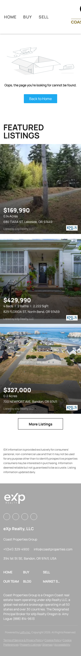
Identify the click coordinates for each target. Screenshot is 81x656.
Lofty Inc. (25, 632)
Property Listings (30, 645)
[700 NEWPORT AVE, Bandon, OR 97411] (40, 369)
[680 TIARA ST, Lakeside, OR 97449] (40, 189)
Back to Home (40, 98)
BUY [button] (27, 17)
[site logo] (14, 500)
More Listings (40, 424)
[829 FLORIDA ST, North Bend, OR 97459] (40, 279)
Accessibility (62, 645)
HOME (10, 17)
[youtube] (24, 516)
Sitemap (47, 645)
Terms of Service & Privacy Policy (23, 640)
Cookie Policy (53, 640)
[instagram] (15, 516)
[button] (13, 572)
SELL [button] (44, 17)
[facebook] (6, 516)
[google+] (33, 516)
